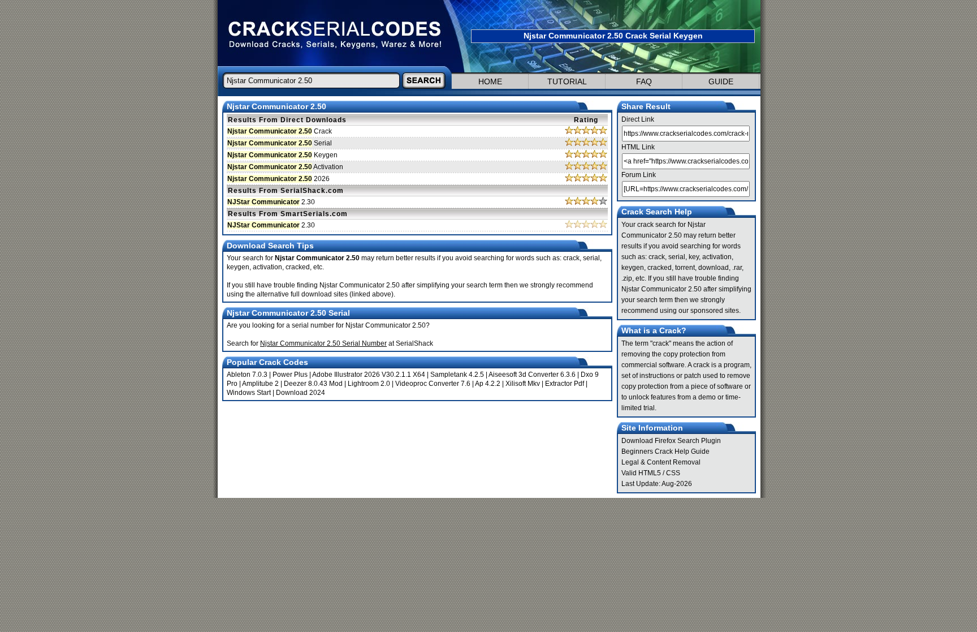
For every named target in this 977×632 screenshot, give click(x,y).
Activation (285, 167)
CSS (673, 473)
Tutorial (567, 81)
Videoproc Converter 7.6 (432, 384)
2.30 (271, 202)
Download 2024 (300, 393)
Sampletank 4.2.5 (457, 375)
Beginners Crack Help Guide (665, 451)
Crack (279, 131)
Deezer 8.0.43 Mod (313, 384)
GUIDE (720, 81)
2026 (278, 179)
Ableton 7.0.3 (247, 375)
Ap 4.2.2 (487, 384)
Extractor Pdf (564, 384)
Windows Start (249, 393)
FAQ (644, 81)
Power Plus (290, 375)
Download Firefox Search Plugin (671, 441)
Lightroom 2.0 (369, 384)
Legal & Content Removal (661, 462)
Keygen (282, 155)
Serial (279, 143)
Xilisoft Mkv (522, 384)
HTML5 (649, 473)
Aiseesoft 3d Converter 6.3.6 (532, 375)
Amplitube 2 (260, 384)
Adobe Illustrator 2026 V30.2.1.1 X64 (368, 375)
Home (490, 81)
